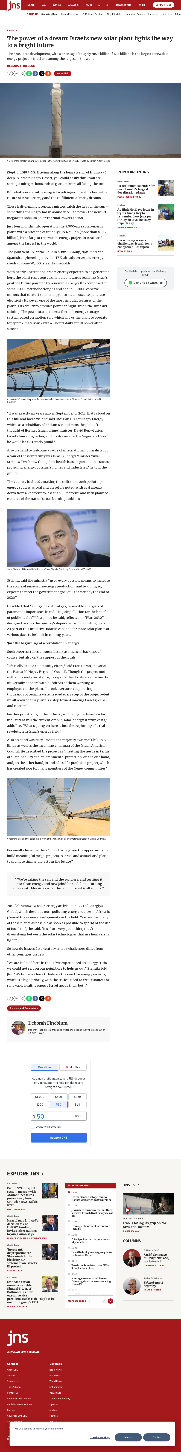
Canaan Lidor (14, 1270)
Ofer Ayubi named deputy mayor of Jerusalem (90, 1241)
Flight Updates (114, 14)
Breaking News (80, 1185)
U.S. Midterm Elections (92, 14)
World (57, 5)
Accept (128, 1437)
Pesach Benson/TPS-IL (129, 196)
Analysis (73, 5)
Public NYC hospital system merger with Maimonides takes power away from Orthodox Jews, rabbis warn (22, 1196)
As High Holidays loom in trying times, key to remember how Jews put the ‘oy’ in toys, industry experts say (135, 216)
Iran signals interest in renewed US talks (90, 1228)
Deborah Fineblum (21, 66)
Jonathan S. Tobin (154, 1265)
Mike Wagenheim (38, 1238)
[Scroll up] (104, 1301)
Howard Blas (124, 251)
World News (13, 1216)
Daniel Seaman (131, 1231)
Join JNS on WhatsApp (148, 282)
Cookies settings (100, 1437)
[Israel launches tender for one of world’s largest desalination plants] (166, 188)
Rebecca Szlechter (17, 1238)
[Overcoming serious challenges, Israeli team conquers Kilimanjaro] (166, 243)
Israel (30, 5)
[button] (22, 73)
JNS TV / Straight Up (133, 1218)
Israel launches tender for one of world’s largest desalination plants (135, 189)
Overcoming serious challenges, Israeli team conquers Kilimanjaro (134, 243)
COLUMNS (132, 1241)
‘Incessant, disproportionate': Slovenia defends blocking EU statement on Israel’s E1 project (22, 1258)
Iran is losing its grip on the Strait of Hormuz (145, 1225)
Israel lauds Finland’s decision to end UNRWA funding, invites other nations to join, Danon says (22, 1227)
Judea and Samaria (135, 14)
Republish (62, 73)
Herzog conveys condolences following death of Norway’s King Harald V (91, 1281)
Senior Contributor (153, 1278)
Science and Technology (24, 1008)
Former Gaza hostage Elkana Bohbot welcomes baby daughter (91, 1198)
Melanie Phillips (152, 1289)
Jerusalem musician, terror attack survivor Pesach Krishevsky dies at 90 (92, 1213)
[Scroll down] (110, 1301)
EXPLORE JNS (23, 1174)
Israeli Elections (69, 14)
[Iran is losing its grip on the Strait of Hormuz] (148, 1203)
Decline (157, 1437)
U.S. (44, 5)
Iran (170, 14)
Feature (12, 30)
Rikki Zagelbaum (16, 1209)
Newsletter (123, 5)
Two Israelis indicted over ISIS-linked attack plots (90, 1267)
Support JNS (163, 5)
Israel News (123, 181)
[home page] (14, 6)
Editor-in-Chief (151, 1250)
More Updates (77, 1301)
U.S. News (12, 1183)
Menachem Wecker (127, 227)
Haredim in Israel (157, 14)
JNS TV (129, 1185)
